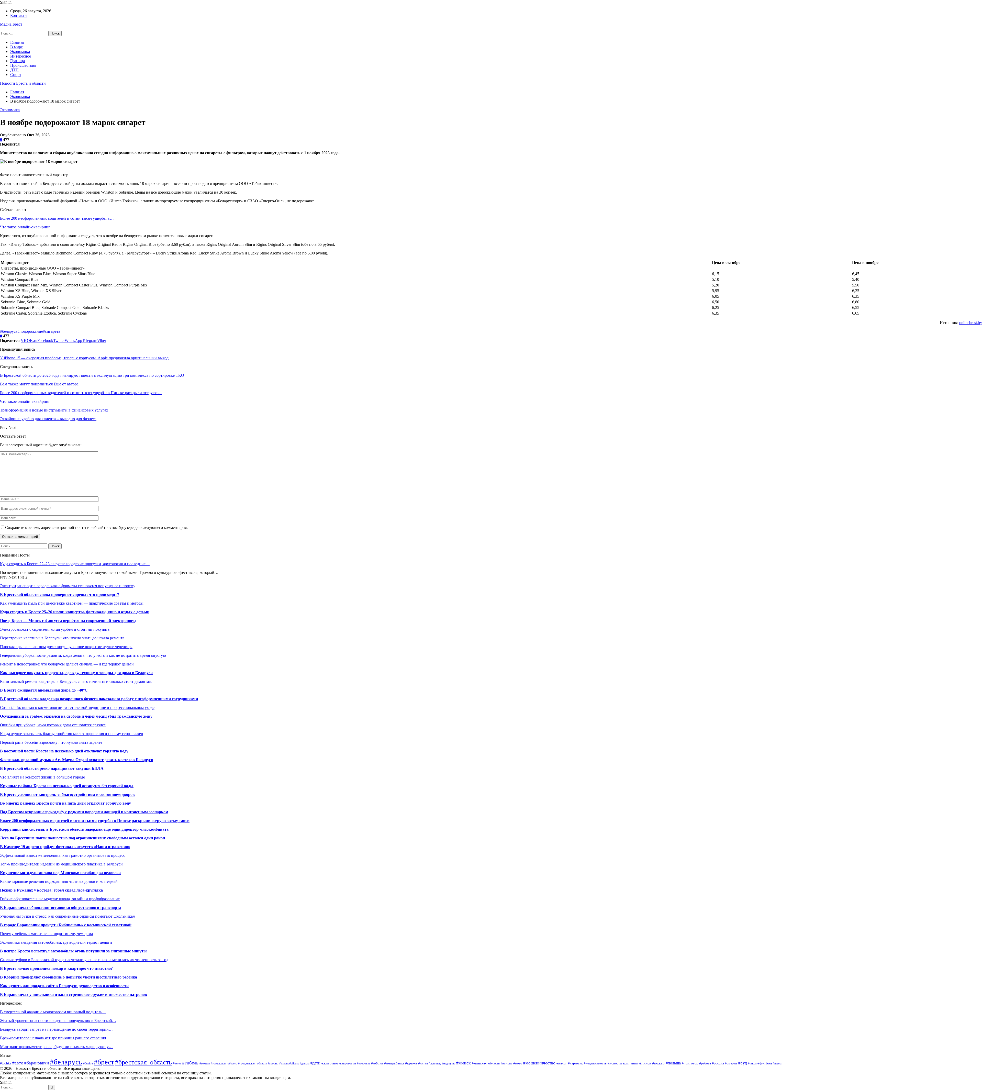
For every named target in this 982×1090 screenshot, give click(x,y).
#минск (463, 1062)
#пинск (645, 1063)
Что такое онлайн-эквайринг (25, 227)
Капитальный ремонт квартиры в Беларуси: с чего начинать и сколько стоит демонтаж (76, 681)
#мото (517, 1063)
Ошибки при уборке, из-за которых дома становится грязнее (53, 725)
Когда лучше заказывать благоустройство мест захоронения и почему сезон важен (71, 733)
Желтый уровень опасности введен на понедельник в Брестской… (58, 1020)
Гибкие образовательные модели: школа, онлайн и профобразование (60, 899)
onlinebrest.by (970, 322)
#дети (315, 1063)
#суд (742, 1063)
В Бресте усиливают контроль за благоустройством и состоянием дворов (67, 794)
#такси (752, 1063)
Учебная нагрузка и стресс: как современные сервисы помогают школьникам (67, 916)
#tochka (5, 1063)
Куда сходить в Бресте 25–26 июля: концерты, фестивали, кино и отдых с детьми (74, 612)
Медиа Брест (11, 24)
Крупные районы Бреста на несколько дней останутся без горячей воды (66, 786)
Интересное (20, 56)
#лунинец (435, 1063)
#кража (411, 1063)
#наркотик (575, 1063)
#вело (177, 1063)
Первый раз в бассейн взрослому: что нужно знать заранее (51, 742)
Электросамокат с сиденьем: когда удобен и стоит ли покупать (54, 629)
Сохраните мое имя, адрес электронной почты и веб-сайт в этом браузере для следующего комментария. (96, 527)
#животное (329, 1063)
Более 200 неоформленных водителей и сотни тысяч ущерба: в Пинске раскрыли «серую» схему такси (94, 820)
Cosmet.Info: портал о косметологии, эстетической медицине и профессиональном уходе (77, 707)
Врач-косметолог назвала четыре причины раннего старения (53, 1038)
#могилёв (506, 1063)
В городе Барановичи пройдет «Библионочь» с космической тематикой (65, 925)
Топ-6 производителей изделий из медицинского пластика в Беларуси (61, 864)
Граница (17, 61)
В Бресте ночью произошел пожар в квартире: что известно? (56, 968)
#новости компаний (623, 1063)
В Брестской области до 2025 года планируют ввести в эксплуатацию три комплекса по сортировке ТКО (92, 375)
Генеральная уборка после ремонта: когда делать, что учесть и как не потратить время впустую (83, 655)
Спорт (15, 74)
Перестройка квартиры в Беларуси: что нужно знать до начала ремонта (62, 638)
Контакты (18, 15)
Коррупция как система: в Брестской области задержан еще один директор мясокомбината (84, 829)
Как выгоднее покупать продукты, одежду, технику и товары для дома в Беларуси (76, 673)
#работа (705, 1063)
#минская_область (486, 1063)
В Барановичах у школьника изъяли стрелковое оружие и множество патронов (73, 994)
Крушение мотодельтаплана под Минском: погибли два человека (60, 873)
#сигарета (51, 331)
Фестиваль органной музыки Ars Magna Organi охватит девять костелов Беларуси (76, 760)
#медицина (448, 1063)
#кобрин (377, 1063)
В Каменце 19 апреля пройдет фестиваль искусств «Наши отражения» (65, 846)
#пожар (658, 1063)
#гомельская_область (224, 1063)
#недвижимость (595, 1063)
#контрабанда (394, 1063)
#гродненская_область (252, 1063)
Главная (17, 42)
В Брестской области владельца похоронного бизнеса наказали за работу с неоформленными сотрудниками (99, 699)
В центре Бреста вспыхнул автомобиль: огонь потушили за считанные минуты (73, 951)
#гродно (273, 1063)
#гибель (190, 1062)
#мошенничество (539, 1063)
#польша (673, 1063)
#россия (718, 1063)
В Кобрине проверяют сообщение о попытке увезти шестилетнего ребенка (68, 977)
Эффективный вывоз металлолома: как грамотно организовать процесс (62, 855)
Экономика (20, 51)
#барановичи (36, 1063)
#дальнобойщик (289, 1063)
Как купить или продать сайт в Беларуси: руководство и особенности (64, 986)
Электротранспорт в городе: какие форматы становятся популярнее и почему (67, 586)
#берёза (88, 1063)
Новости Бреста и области (23, 83)
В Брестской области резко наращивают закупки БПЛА (52, 768)
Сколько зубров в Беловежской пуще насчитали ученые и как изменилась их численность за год (84, 960)
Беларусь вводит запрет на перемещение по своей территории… (56, 1029)
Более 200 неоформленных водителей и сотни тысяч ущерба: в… (57, 218)
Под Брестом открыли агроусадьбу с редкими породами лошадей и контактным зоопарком (84, 812)
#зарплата (347, 1063)
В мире (16, 47)
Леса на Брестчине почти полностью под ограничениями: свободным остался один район (82, 838)
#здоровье (363, 1063)
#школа (777, 1063)
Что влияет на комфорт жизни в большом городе (42, 777)
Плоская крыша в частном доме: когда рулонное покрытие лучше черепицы (66, 646)
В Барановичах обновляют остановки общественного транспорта (60, 907)
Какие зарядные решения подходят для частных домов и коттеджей (59, 881)
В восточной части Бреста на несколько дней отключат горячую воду (64, 751)
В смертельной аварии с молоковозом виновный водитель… (53, 1012)
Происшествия (23, 65)
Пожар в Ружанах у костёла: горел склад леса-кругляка (51, 890)
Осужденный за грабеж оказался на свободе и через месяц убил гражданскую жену (76, 716)
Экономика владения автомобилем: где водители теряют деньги (56, 942)
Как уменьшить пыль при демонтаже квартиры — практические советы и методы (71, 603)
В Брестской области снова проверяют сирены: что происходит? (59, 594)
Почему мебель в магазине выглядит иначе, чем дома (46, 933)
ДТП (14, 70)
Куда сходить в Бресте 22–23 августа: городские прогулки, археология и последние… (75, 564)
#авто (17, 1062)
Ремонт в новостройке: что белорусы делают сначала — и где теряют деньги (67, 664)
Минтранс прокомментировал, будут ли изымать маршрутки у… (56, 1046)
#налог (561, 1063)
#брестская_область (143, 1062)
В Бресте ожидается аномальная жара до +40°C (44, 690)
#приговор (690, 1063)
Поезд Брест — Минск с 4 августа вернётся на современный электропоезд (68, 620)
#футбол (764, 1063)
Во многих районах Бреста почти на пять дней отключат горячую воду (65, 803)
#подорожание (30, 331)
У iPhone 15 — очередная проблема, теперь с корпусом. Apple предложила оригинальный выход (84, 358)
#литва (423, 1063)
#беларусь (8, 331)
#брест (104, 1062)
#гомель (204, 1063)
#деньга (304, 1063)
